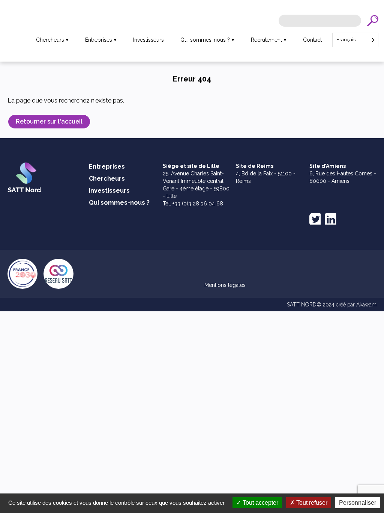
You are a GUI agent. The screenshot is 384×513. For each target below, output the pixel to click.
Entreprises (98, 40)
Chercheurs (50, 40)
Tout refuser (311, 502)
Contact (312, 40)
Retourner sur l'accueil (49, 121)
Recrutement (266, 40)
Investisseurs (148, 40)
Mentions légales (225, 285)
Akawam (366, 305)
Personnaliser (357, 502)
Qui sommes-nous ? (205, 40)
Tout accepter (259, 502)
